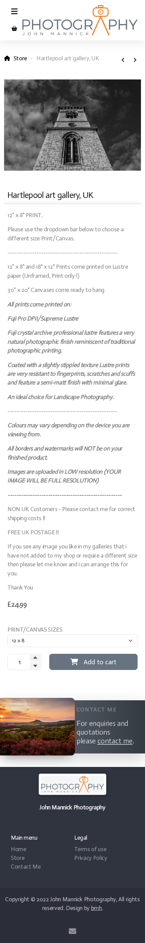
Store (20, 58)
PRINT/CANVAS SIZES (34, 629)
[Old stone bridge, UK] (123, 60)
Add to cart (100, 662)
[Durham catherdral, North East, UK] (135, 60)
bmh (96, 908)
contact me (115, 741)
